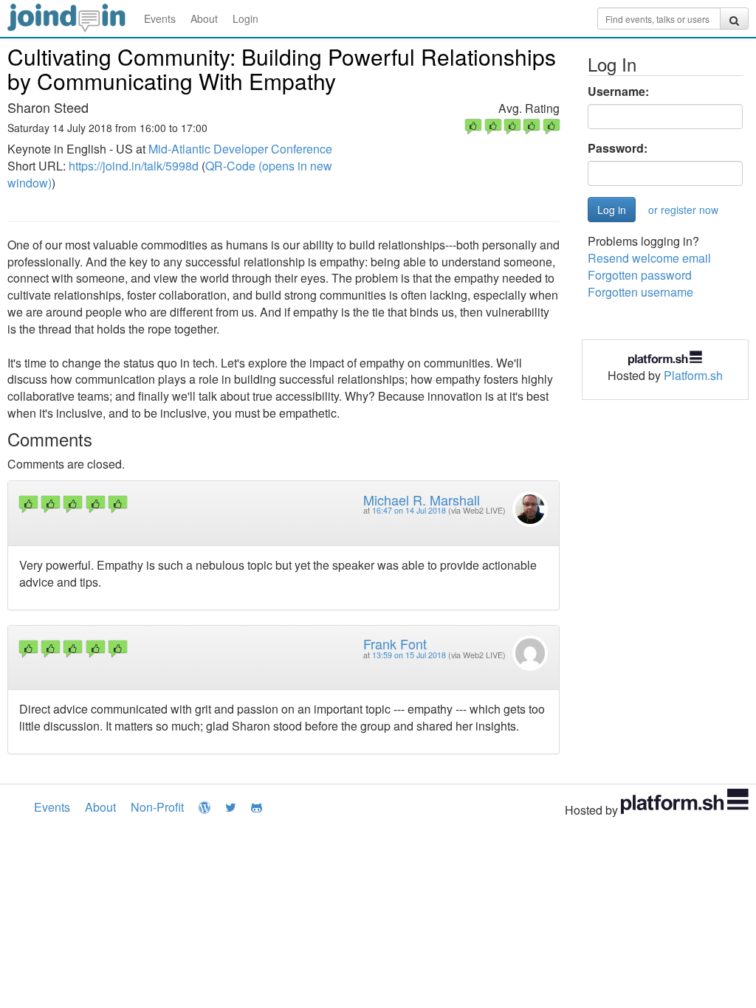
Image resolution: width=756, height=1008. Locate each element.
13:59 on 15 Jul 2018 (409, 654)
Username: (618, 91)
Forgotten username (640, 291)
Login (245, 18)
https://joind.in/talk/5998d (134, 165)
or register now (683, 209)
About (204, 18)
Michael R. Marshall (421, 499)
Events (160, 18)
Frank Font (395, 643)
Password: (617, 148)
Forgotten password (640, 274)
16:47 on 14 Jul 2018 (409, 510)
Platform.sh (693, 375)
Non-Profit (157, 806)
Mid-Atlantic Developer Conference (240, 148)
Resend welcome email (649, 257)
